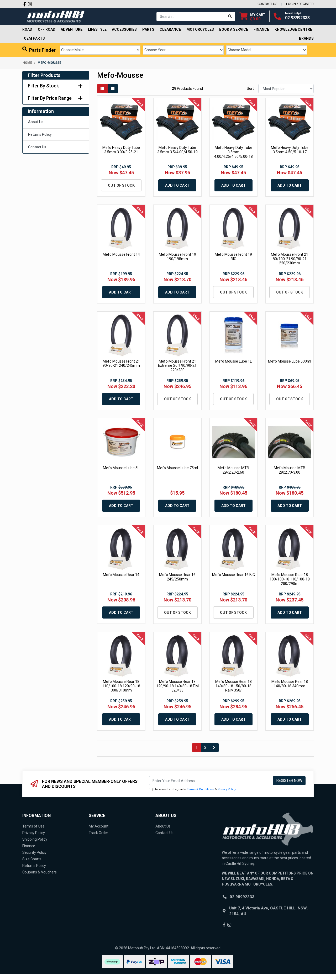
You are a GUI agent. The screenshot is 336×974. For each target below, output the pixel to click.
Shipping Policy (34, 839)
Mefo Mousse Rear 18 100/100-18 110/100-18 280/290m (290, 579)
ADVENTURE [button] (71, 29)
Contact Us (37, 147)
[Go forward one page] (214, 747)
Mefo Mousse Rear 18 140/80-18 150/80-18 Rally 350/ (233, 686)
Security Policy (34, 852)
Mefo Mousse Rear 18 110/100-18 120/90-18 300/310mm (121, 686)
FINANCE (261, 29)
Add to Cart (177, 185)
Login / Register (300, 4)
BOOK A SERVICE (233, 29)
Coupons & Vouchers (39, 872)
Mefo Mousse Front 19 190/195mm (177, 256)
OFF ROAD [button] (46, 29)
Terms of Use (33, 826)
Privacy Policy (227, 789)
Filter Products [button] (44, 75)
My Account (98, 826)
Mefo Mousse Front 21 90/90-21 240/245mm (121, 363)
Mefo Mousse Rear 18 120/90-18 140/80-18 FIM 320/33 (177, 686)
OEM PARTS (34, 38)
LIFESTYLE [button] (97, 29)
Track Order (98, 833)
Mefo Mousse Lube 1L (233, 361)
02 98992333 (297, 17)
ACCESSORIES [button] (124, 29)
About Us (35, 122)
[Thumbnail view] (102, 88)
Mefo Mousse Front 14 (121, 254)
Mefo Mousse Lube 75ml (177, 468)
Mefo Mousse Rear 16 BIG (233, 575)
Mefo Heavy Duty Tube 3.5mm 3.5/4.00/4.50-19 (177, 149)
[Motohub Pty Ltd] (55, 16)
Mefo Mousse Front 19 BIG (233, 256)
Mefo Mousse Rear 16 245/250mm (177, 577)
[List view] (112, 88)
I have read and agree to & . (195, 789)
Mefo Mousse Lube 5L (121, 468)
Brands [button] (306, 38)
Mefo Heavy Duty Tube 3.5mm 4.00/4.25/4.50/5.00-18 (233, 152)
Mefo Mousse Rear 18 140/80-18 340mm (289, 683)
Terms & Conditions (200, 789)
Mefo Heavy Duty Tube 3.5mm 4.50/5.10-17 (289, 149)
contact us (267, 4)
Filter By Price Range (50, 98)
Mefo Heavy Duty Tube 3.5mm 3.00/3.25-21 (121, 149)
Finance (28, 846)
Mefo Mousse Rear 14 (121, 575)
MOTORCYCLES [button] (200, 29)
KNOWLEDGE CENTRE (293, 29)
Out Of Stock (121, 185)
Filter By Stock (43, 85)
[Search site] (230, 16)
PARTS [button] (148, 29)
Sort (250, 88)
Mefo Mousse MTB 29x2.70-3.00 (289, 470)
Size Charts (31, 859)
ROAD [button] (27, 29)
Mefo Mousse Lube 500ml (289, 361)
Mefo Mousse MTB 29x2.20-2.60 (233, 470)
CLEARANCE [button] (170, 29)
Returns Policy (40, 134)
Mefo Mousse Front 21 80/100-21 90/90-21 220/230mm (289, 258)
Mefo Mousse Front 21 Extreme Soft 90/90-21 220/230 (177, 365)
